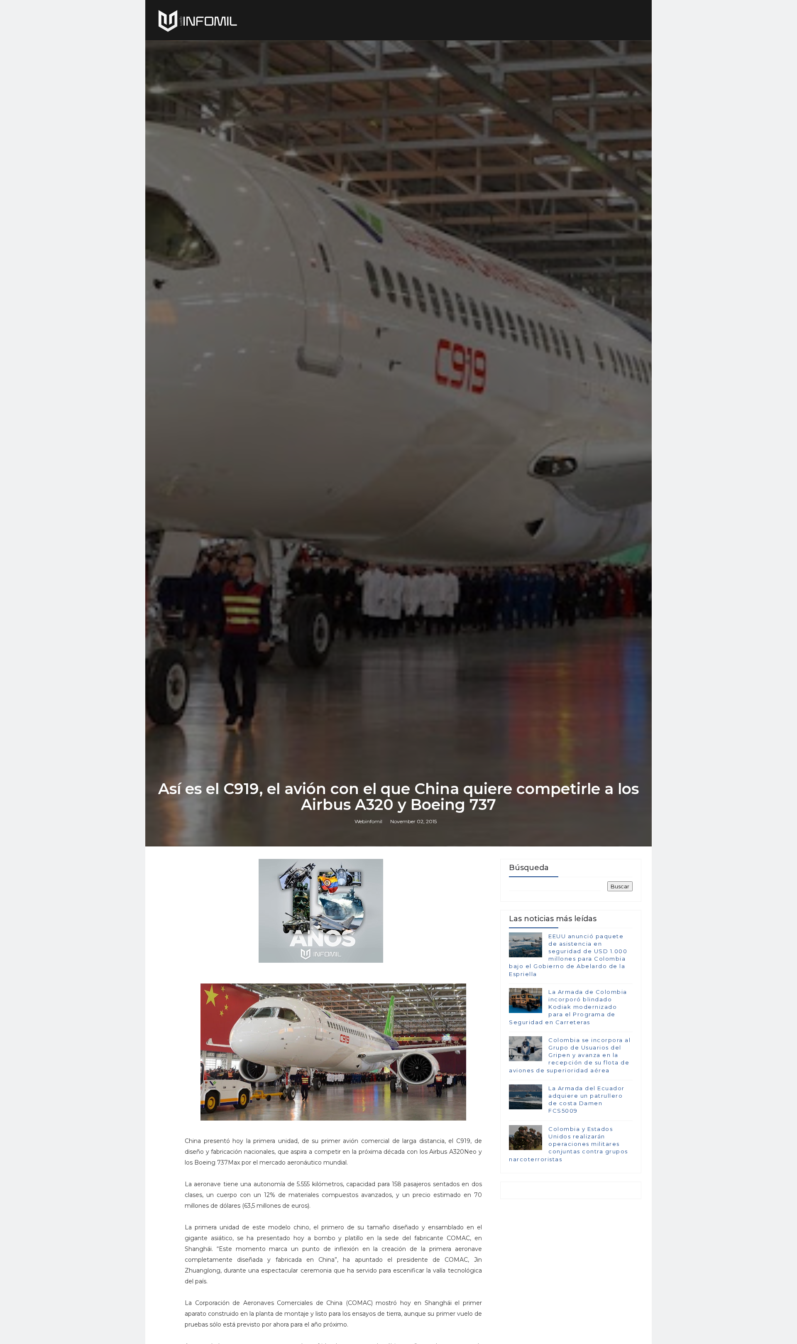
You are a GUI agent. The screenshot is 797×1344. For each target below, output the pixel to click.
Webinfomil (368, 821)
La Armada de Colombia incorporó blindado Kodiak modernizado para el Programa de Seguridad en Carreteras (568, 1006)
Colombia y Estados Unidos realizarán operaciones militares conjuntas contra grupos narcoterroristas (568, 1144)
